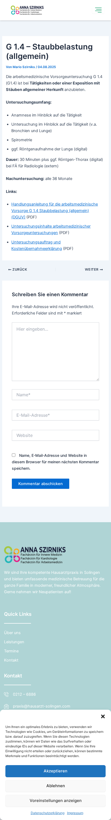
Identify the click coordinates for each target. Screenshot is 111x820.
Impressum (75, 813)
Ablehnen (55, 785)
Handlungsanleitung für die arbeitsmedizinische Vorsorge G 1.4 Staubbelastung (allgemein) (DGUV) (54, 211)
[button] (103, 716)
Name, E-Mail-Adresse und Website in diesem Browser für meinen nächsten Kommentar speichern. (55, 462)
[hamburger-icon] (98, 10)
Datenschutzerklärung (47, 813)
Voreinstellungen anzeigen (56, 800)
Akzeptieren (55, 770)
